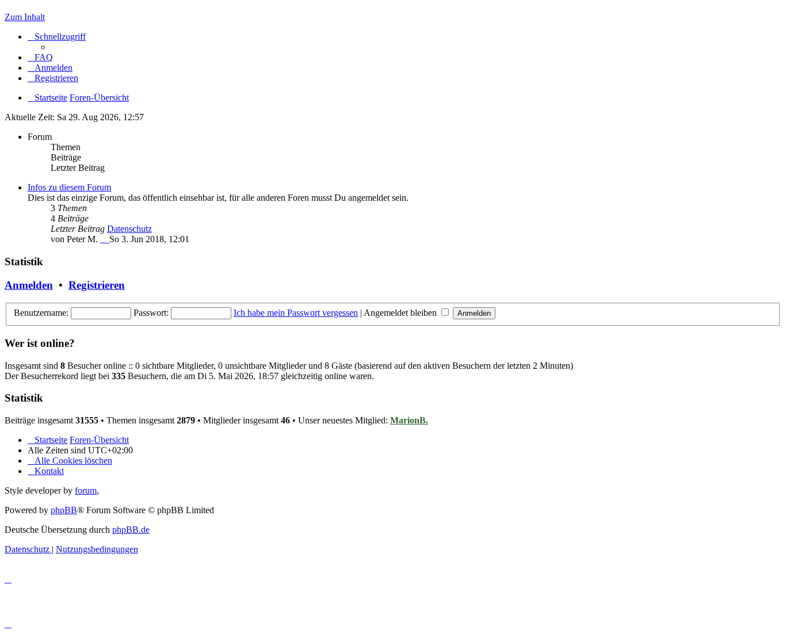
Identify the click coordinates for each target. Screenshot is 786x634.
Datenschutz (129, 229)
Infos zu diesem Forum (69, 187)
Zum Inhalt (25, 17)
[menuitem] (40, 57)
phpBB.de (131, 529)
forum (86, 490)
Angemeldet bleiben (401, 313)
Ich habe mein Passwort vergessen (296, 313)
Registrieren (96, 285)
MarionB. (409, 420)
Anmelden (29, 285)
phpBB (64, 510)
